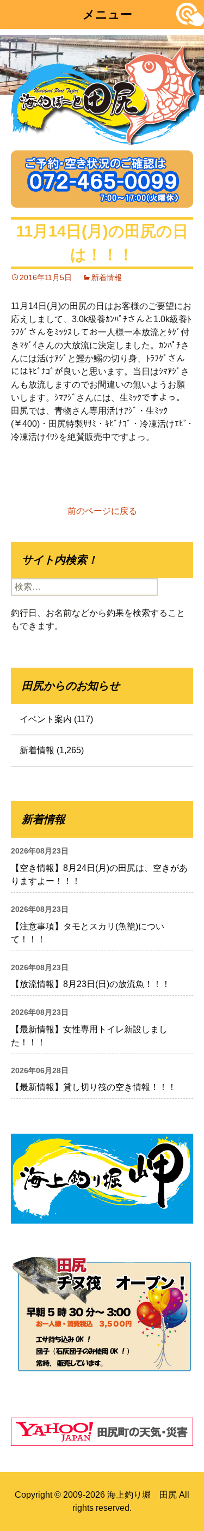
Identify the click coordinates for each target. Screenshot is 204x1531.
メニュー (107, 14)
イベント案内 (46, 719)
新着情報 (106, 277)
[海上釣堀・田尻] (106, 93)
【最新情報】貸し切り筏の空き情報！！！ (93, 1087)
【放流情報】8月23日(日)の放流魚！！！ (90, 984)
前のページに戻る (102, 511)
